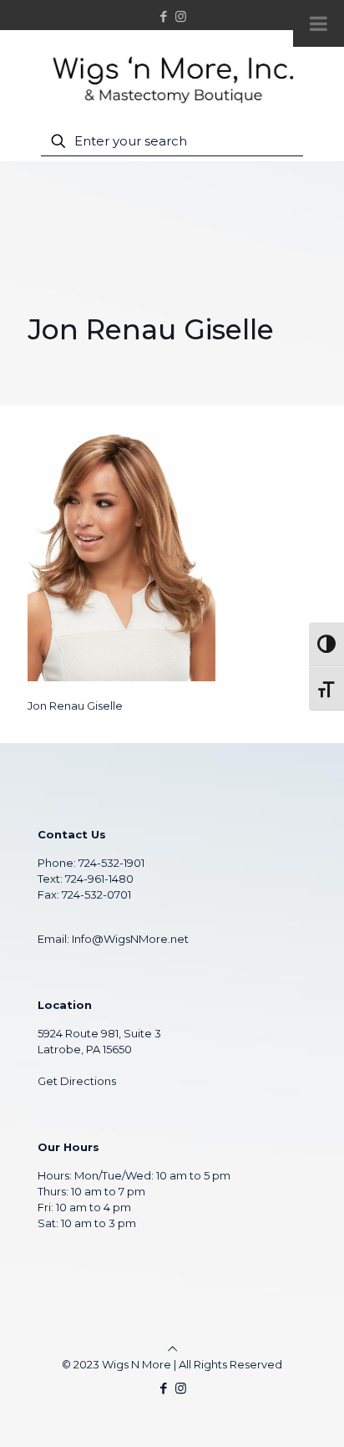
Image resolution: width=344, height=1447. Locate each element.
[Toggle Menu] (318, 23)
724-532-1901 (111, 862)
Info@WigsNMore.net (130, 938)
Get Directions (77, 1081)
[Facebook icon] (164, 16)
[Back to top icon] (172, 1348)
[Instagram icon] (181, 16)
